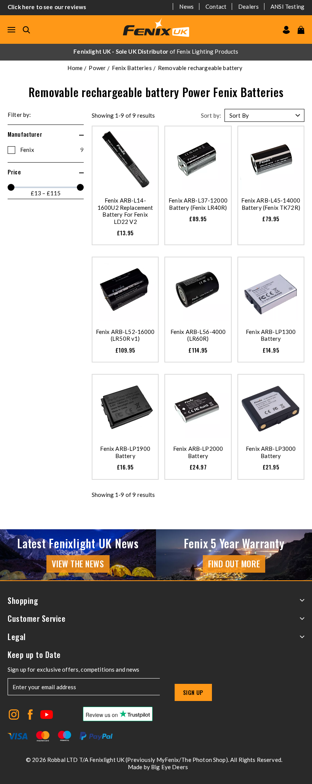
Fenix (52, 149)
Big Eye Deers (169, 766)
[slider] (11, 187)
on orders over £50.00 (156, 51)
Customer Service (36, 618)
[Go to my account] (286, 30)
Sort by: (211, 115)
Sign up (193, 692)
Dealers (248, 6)
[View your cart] (301, 30)
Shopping (23, 600)
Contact (215, 6)
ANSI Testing (287, 6)
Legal (17, 637)
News (186, 6)
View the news (78, 563)
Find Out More (234, 563)
